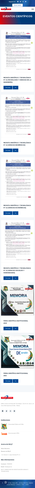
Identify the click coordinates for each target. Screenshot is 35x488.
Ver (15, 87)
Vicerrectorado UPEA (13, 433)
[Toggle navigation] (32, 9)
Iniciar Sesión (17, 5)
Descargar (8, 87)
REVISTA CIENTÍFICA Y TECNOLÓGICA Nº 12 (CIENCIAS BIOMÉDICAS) (17, 144)
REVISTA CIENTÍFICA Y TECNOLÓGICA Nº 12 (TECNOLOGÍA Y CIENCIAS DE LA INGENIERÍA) (17, 80)
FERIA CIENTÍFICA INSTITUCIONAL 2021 (16, 374)
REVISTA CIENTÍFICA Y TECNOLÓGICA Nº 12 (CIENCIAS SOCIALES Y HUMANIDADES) (17, 270)
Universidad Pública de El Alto (16, 424)
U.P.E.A (18, 484)
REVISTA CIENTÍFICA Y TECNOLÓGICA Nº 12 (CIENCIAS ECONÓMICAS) (17, 207)
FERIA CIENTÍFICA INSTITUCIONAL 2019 (16, 322)
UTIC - (23, 484)
